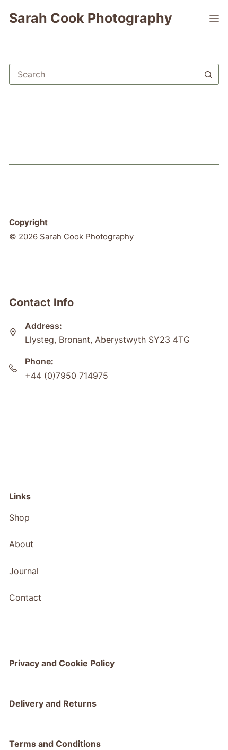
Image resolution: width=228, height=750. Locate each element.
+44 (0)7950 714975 (66, 375)
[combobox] (104, 74)
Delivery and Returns (53, 703)
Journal (24, 571)
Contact (25, 597)
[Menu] (214, 18)
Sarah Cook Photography (90, 18)
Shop (19, 517)
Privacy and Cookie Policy (62, 663)
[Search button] (208, 74)
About (21, 544)
